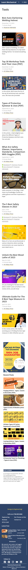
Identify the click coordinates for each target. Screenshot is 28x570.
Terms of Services (20, 567)
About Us (14, 568)
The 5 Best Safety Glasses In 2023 (10, 205)
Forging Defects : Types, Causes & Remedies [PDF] (17, 530)
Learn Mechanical (8, 2)
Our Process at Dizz (20, 517)
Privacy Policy (10, 567)
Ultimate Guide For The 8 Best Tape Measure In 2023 (13, 299)
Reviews (4, 519)
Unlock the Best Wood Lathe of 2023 (13, 256)
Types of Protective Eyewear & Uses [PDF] (12, 104)
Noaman (10, 532)
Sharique (10, 538)
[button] (19, 2)
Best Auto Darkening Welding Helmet (12, 19)
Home (4, 567)
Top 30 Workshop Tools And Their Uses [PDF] (13, 62)
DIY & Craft (5, 522)
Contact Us (17, 519)
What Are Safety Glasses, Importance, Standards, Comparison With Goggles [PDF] (13, 150)
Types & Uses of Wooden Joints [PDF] (16, 536)
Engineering (5, 517)
